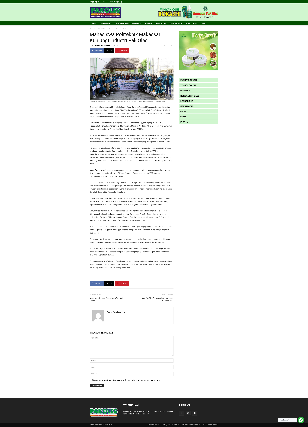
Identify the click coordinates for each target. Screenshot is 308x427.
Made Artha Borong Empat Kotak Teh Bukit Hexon (106, 299)
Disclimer (175, 425)
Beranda (93, 29)
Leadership (136, 23)
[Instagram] (188, 413)
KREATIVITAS (102, 29)
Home (93, 23)
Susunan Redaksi (153, 425)
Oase (188, 23)
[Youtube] (194, 413)
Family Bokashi (175, 23)
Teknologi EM (106, 23)
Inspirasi (148, 23)
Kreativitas (161, 23)
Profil (203, 23)
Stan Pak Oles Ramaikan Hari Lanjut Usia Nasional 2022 (157, 299)
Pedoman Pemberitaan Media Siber (193, 425)
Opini (195, 23)
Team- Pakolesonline (102, 45)
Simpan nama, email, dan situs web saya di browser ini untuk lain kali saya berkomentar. (126, 380)
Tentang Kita (166, 425)
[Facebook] (181, 413)
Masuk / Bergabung (116, 2)
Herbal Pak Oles (122, 23)
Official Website (213, 425)
